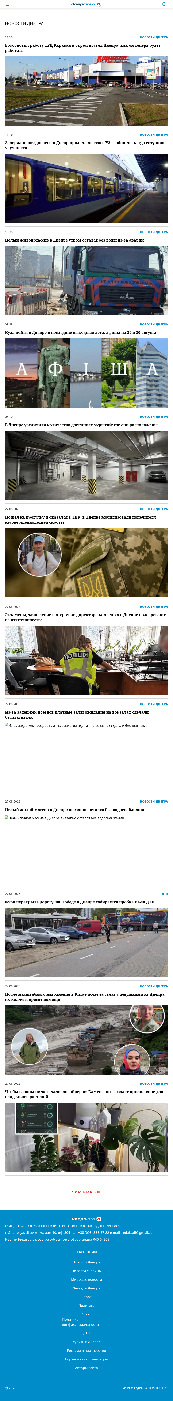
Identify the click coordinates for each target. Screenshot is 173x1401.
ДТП (86, 1333)
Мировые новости (86, 1279)
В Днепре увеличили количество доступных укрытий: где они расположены (81, 424)
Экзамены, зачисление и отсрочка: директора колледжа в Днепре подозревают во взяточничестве (85, 617)
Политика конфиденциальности (80, 1322)
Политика (86, 1305)
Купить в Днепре (86, 1342)
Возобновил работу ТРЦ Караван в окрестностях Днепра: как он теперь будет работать (83, 48)
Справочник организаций (86, 1359)
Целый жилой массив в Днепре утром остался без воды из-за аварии (74, 240)
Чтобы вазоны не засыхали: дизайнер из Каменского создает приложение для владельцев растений (84, 1094)
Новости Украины (86, 1271)
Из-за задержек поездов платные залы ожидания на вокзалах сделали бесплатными (77, 715)
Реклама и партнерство (86, 1350)
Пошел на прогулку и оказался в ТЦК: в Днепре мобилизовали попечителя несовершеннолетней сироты (80, 520)
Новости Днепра (86, 1262)
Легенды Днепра (86, 1288)
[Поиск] (164, 4)
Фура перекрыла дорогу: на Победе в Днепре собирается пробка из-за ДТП (80, 901)
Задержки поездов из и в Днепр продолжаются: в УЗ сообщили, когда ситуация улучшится (84, 145)
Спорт (86, 1296)
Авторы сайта (86, 1367)
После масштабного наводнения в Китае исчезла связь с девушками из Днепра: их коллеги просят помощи (85, 997)
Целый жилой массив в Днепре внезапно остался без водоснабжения (74, 809)
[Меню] (7, 4)
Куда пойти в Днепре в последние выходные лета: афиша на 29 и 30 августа (80, 332)
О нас (86, 1314)
